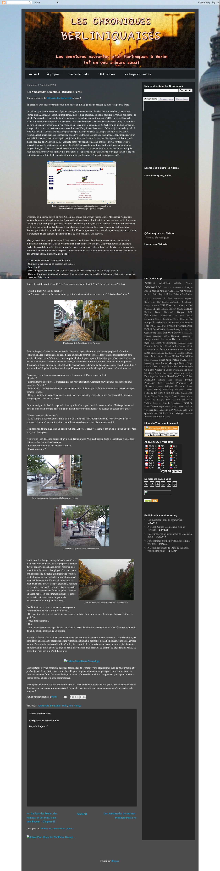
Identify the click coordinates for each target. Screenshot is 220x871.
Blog (153, 301)
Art (181, 290)
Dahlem (147, 312)
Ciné (190, 305)
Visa (70, 705)
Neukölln (148, 366)
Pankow (158, 373)
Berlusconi (178, 298)
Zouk (167, 416)
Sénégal (188, 389)
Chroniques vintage (166, 99)
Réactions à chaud (182, 99)
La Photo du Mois (175, 349)
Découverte (150, 315)
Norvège (162, 366)
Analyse (188, 287)
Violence (164, 413)
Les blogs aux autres (137, 74)
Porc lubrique (175, 379)
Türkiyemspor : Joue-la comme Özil (165, 519)
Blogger (115, 860)
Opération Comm (163, 369)
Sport (147, 396)
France (171, 326)
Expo (168, 322)
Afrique (189, 283)
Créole (180, 308)
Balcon (169, 294)
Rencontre (180, 386)
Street (175, 396)
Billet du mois (106, 74)
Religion (169, 386)
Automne (188, 290)
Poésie (182, 376)
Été (190, 319)
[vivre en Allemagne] (151, 501)
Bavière (189, 294)
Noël (155, 366)
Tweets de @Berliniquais (156, 237)
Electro (176, 319)
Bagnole (162, 294)
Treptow (154, 406)
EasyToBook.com (167, 435)
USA (171, 409)
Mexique (154, 359)
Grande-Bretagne (174, 329)
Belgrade (157, 298)
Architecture (173, 290)
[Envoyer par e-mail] (71, 697)
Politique (149, 379)
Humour (175, 335)
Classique (148, 309)
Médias (175, 356)
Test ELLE (187, 399)
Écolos (189, 315)
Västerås (178, 409)
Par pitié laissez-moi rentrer (178, 373)
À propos (53, 74)
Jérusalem (169, 346)
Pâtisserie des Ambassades (59, 98)
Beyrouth (188, 298)
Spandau (185, 392)
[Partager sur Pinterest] (84, 697)
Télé (168, 399)
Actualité (149, 283)
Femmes (188, 322)
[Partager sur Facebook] (81, 697)
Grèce (185, 329)
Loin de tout (163, 352)
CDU (162, 305)
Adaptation (164, 282)
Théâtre (147, 403)
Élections (167, 318)
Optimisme (178, 369)
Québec (160, 386)
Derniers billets (150, 98)
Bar (183, 294)
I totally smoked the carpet (168, 337)
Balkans (177, 294)
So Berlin (159, 393)
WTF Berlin (158, 416)
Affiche (177, 282)
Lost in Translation (177, 352)
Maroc (147, 356)
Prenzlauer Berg (153, 382)
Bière (146, 302)
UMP (186, 406)
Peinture (162, 376)
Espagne (184, 319)
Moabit (183, 359)
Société (170, 393)
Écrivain (158, 319)
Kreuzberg (159, 349)
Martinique (157, 356)
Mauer (168, 356)
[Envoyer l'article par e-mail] (64, 696)
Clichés (156, 308)
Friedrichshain (184, 326)
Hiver (177, 332)
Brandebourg (187, 302)
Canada (155, 305)
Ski (152, 392)
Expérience (158, 322)
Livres (154, 352)
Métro (146, 360)
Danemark (168, 312)
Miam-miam (165, 359)
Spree (154, 396)
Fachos (175, 322)
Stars (160, 396)
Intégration (171, 342)
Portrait (188, 379)
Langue (188, 349)
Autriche (148, 294)
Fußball (148, 329)
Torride (166, 403)
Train (147, 406)
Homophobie (187, 332)
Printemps (181, 382)
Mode (190, 360)
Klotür (189, 346)
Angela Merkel (151, 290)
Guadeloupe (150, 332)
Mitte (176, 359)
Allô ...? (167, 287)
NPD (190, 366)
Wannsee (188, 413)
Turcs (173, 406)
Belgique (147, 298)
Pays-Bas (154, 376)
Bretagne (147, 305)
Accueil (34, 74)
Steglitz (167, 396)
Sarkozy (157, 389)
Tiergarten (157, 403)
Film (152, 326)
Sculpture (179, 389)
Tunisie (167, 406)
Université (163, 409)
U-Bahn (180, 406)
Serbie (147, 392)
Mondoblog (149, 363)
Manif (189, 352)
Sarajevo (148, 389)
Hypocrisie (185, 336)
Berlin (167, 297)
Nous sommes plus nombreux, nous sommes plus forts (168, 542)
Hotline (166, 336)
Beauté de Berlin (78, 74)
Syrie (64, 705)
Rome (189, 386)
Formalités (55, 705)
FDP (182, 322)
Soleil (177, 392)
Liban (147, 352)
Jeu (176, 346)
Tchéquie (160, 399)
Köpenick (148, 349)
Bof (158, 302)
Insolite (160, 342)
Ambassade (43, 705)
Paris (146, 376)
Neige (189, 363)
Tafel (153, 399)
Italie (156, 346)
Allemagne (152, 286)
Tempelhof (175, 399)
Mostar (158, 363)
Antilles (163, 290)
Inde (153, 343)
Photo (170, 376)
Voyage (77, 705)
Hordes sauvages (152, 335)
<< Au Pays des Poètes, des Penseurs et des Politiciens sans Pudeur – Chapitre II (42, 817)
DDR (190, 312)
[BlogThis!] (74, 697)
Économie (149, 318)
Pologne (161, 379)
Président (169, 382)
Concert (172, 308)
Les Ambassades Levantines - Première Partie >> (120, 815)
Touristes (176, 403)
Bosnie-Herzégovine (171, 302)
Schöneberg (168, 389)
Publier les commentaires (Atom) (57, 828)
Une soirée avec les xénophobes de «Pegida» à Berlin (169, 535)
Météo (188, 356)
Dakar (158, 312)
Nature (182, 363)
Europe (147, 322)
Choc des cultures (176, 305)
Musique (173, 363)
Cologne (164, 308)
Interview (182, 342)
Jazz (161, 346)
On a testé (149, 369)
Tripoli (161, 406)
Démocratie (165, 315)
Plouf (176, 376)
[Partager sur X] (78, 697)
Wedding (148, 416)
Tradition (187, 403)
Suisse (189, 396)
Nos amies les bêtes (177, 366)
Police (189, 376)
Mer (182, 356)
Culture (188, 309)
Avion (155, 294)
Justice (182, 346)
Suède (182, 396)
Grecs (190, 329)
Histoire (168, 332)
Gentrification (159, 329)
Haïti (159, 332)
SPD (190, 393)
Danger (180, 312)
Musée (164, 363)
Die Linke (178, 315)
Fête (146, 326)
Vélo (185, 409)
